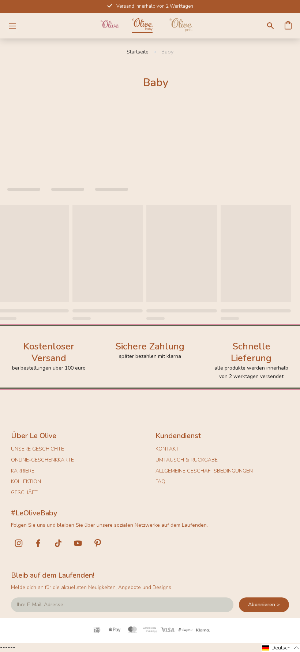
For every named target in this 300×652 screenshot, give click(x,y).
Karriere (22, 470)
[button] (281, 648)
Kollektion (26, 481)
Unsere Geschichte (37, 448)
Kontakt (167, 448)
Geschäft (24, 492)
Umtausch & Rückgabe (186, 459)
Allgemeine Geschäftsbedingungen (204, 470)
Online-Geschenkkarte (42, 459)
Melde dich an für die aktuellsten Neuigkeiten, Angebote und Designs (91, 587)
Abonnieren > (264, 604)
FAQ (160, 481)
